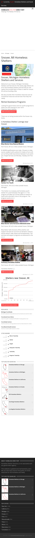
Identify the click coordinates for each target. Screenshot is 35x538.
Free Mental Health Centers (8, 327)
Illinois (3, 524)
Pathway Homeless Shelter (10, 262)
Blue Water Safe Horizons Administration (15, 223)
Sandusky (12, 351)
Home (2, 53)
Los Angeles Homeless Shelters (17, 409)
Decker (11, 340)
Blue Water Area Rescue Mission (12, 144)
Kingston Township (14, 355)
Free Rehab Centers (6, 322)
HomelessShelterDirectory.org (17, 535)
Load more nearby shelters (10, 305)
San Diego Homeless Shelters (16, 401)
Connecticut (5, 530)
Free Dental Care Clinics (7, 317)
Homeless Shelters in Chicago (16, 364)
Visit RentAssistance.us (9, 111)
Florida (3, 514)
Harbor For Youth (7, 183)
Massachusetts (5, 519)
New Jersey (5, 527)
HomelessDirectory (12, 10)
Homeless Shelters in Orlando (16, 387)
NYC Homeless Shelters (15, 394)
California (4, 509)
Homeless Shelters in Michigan (17, 372)
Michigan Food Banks (6, 312)
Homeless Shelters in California (17, 379)
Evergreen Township (15, 347)
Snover (12, 53)
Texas (3, 522)
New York (4, 506)
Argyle (11, 343)
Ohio (3, 516)
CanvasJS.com (31, 300)
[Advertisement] (17, 32)
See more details (8, 160)
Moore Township (14, 336)
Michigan (7, 53)
